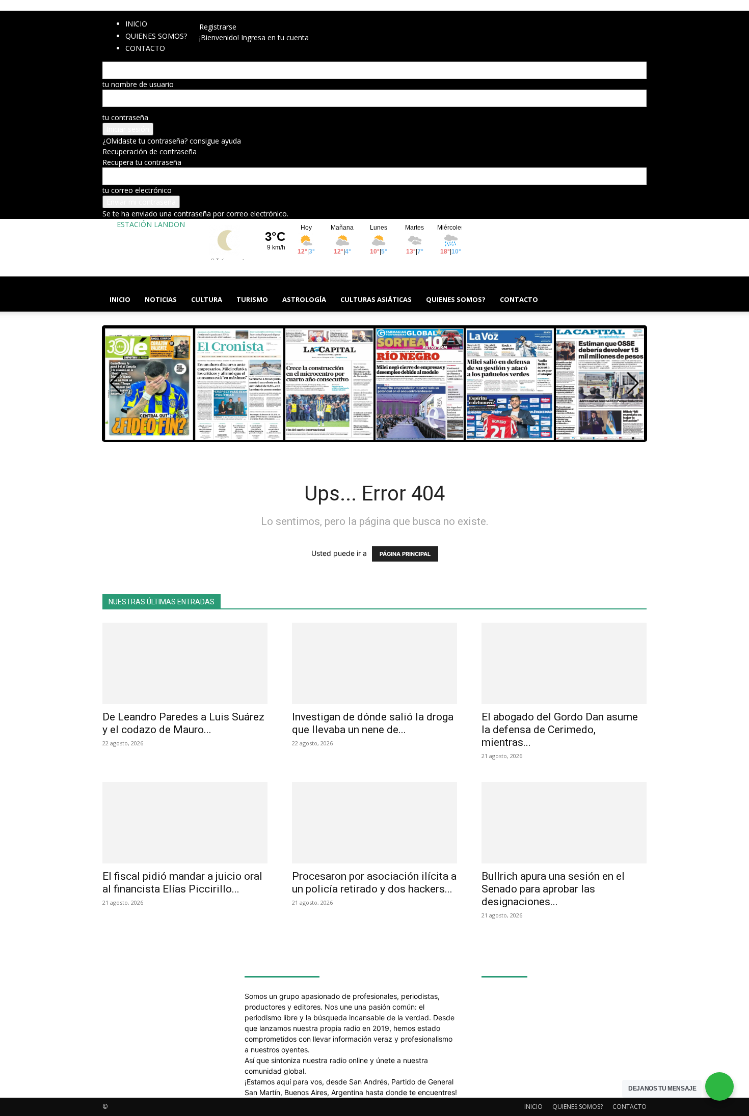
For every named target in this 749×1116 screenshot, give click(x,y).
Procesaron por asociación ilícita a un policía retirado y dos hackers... (374, 882)
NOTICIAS (161, 299)
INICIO (136, 24)
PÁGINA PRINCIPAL (405, 553)
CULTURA (206, 299)
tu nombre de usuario (138, 84)
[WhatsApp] (253, 16)
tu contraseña (125, 117)
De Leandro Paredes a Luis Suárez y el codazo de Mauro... (183, 723)
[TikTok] (238, 16)
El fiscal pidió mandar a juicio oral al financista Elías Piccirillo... (182, 882)
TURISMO (252, 299)
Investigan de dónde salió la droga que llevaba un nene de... (372, 723)
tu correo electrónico (137, 190)
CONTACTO (519, 299)
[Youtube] (260, 16)
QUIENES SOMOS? (156, 36)
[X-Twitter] (246, 16)
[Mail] (230, 16)
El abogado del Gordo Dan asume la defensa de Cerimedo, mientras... (559, 729)
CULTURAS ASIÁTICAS (376, 299)
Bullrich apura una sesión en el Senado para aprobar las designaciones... (553, 889)
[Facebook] (215, 16)
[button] (634, 289)
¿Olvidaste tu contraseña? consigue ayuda (171, 141)
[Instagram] (223, 16)
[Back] (278, 16)
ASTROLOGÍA (304, 299)
